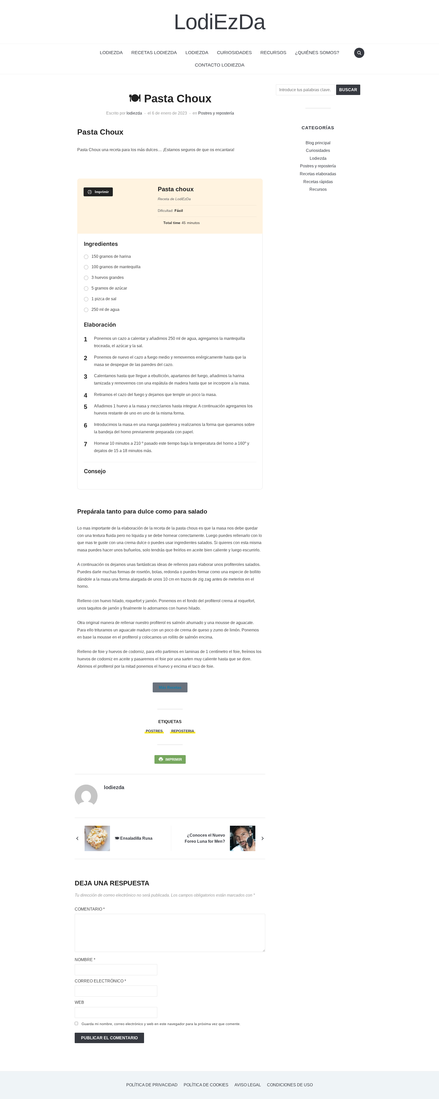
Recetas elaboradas (318, 174)
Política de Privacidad (152, 1085)
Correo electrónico (100, 981)
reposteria (182, 731)
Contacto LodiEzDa (219, 65)
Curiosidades (234, 52)
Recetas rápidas (318, 182)
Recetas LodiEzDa (154, 52)
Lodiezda (196, 52)
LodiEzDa (219, 22)
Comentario (90, 909)
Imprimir (173, 759)
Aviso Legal (247, 1085)
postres (154, 731)
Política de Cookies (206, 1085)
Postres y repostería (216, 113)
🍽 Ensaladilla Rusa (133, 838)
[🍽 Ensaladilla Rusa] (97, 838)
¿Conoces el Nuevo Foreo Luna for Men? (205, 838)
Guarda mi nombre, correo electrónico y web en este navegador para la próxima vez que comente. (161, 1024)
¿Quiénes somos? (317, 52)
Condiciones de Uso (290, 1085)
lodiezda (134, 113)
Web (79, 1002)
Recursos (273, 52)
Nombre (85, 960)
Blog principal (318, 143)
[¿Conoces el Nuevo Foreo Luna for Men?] (242, 838)
